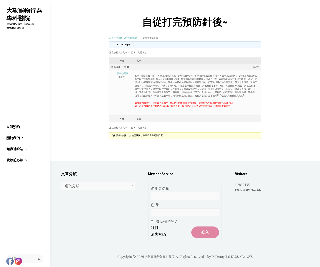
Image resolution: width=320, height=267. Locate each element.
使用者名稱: (160, 188)
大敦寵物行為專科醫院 (24, 14)
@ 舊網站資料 (131, 37)
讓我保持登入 (167, 221)
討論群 (119, 37)
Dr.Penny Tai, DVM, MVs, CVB (232, 256)
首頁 (111, 37)
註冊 (154, 228)
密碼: (155, 205)
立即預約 (13, 126)
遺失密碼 (158, 234)
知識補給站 (14, 148)
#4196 (255, 67)
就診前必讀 (14, 159)
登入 (205, 232)
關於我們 (13, 137)
